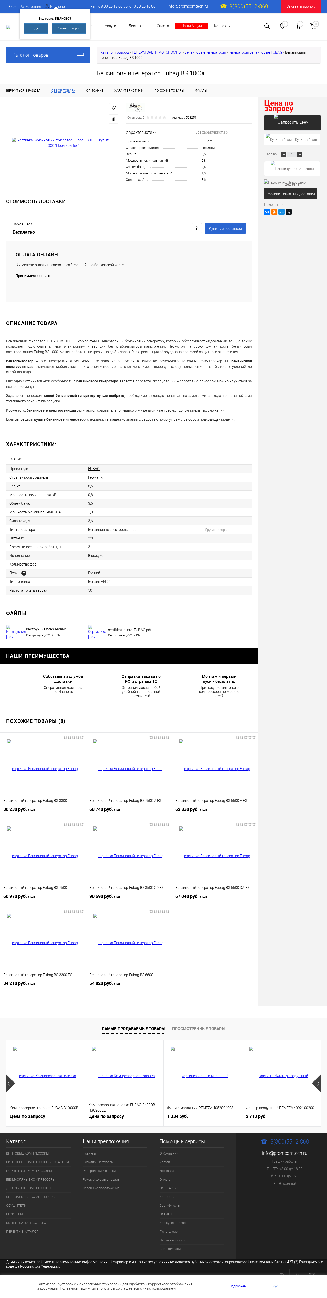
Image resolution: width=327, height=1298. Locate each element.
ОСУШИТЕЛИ (16, 1205)
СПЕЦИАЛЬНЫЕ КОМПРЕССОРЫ (30, 1197)
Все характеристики (212, 132)
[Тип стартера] (23, 573)
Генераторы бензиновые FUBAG (255, 52)
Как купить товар (173, 1223)
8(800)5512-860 (248, 6)
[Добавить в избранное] (113, 107)
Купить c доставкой (225, 228)
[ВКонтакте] (267, 212)
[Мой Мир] (281, 212)
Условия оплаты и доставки (291, 194)
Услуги (110, 26)
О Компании (169, 1153)
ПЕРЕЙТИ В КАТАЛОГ (22, 1231)
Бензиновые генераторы (205, 52)
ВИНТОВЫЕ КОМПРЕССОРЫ (27, 1153)
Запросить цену (292, 123)
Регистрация (30, 7)
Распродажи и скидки (99, 1171)
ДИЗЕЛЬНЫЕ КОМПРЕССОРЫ (28, 1188)
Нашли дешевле (299, 171)
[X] (289, 212)
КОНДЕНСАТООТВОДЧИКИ (26, 1223)
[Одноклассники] (274, 212)
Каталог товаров (30, 55)
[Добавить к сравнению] (113, 119)
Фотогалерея (169, 1231)
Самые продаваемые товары (133, 1028)
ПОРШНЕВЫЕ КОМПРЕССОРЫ (29, 1171)
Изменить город (68, 28)
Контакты (222, 26)
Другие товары (216, 530)
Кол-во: (272, 154)
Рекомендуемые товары (101, 1179)
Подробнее (238, 1286)
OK (275, 1287)
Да (36, 28)
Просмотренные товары (198, 1028)
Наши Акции (191, 26)
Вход (12, 7)
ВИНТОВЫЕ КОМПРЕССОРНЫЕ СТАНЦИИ (37, 1162)
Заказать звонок (301, 6)
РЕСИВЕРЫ (14, 1214)
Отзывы (166, 1214)
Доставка (137, 26)
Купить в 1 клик (307, 139)
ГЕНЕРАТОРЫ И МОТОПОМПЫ (157, 52)
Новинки (89, 1153)
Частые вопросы (172, 1240)
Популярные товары (98, 1162)
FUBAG (207, 141)
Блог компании (171, 1249)
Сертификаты (170, 1205)
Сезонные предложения (101, 1188)
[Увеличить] (63, 143)
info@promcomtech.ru (188, 6)
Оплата (163, 26)
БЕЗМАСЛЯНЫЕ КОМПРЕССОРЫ (30, 1179)
